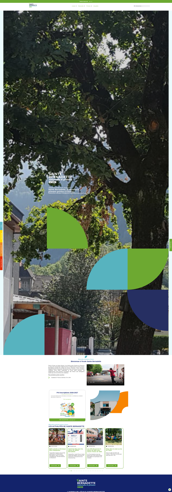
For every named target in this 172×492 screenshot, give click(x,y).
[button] (74, 6)
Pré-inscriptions (67, 399)
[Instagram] (91, 1)
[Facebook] (90, 1)
